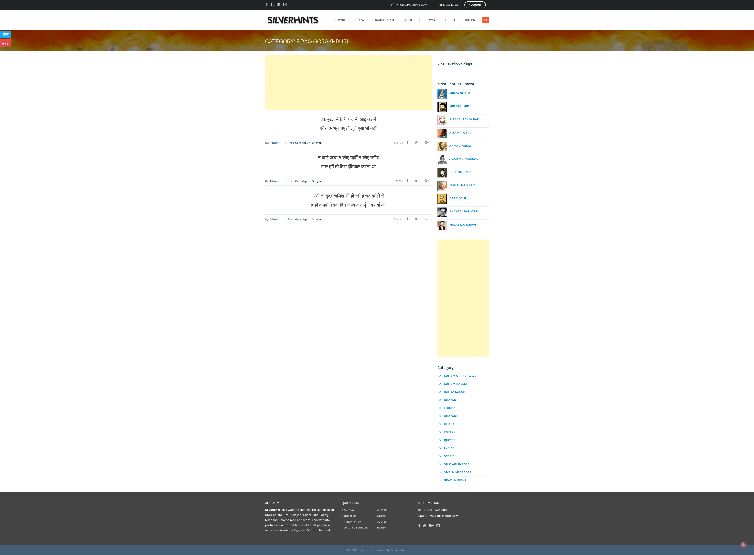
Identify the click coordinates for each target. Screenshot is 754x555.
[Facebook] (267, 5)
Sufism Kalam (455, 384)
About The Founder (354, 527)
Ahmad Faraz (460, 145)
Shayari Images (456, 464)
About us (348, 510)
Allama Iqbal (460, 132)
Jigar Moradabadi (464, 159)
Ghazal (360, 20)
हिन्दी (6, 34)
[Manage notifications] (743, 545)
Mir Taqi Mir (459, 106)
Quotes (409, 20)
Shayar (430, 20)
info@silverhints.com (411, 4)
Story (449, 456)
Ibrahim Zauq (460, 172)
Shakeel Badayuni (464, 211)
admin (274, 142)
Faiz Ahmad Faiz (462, 185)
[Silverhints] (293, 20)
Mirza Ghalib (460, 93)
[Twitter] (272, 5)
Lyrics (449, 448)
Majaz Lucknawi (462, 224)
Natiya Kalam (384, 20)
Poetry (449, 432)
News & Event (455, 480)
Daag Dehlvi (459, 198)
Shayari (339, 20)
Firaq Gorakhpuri (299, 142)
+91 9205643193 (448, 4)
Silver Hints (399, 550)
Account (475, 4)
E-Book (450, 20)
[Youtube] (279, 5)
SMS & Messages (457, 472)
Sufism (470, 20)
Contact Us (349, 516)
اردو (5, 42)
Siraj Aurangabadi (464, 119)
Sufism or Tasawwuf (461, 376)
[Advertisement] (348, 82)
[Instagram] (285, 5)
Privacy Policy (351, 521)
